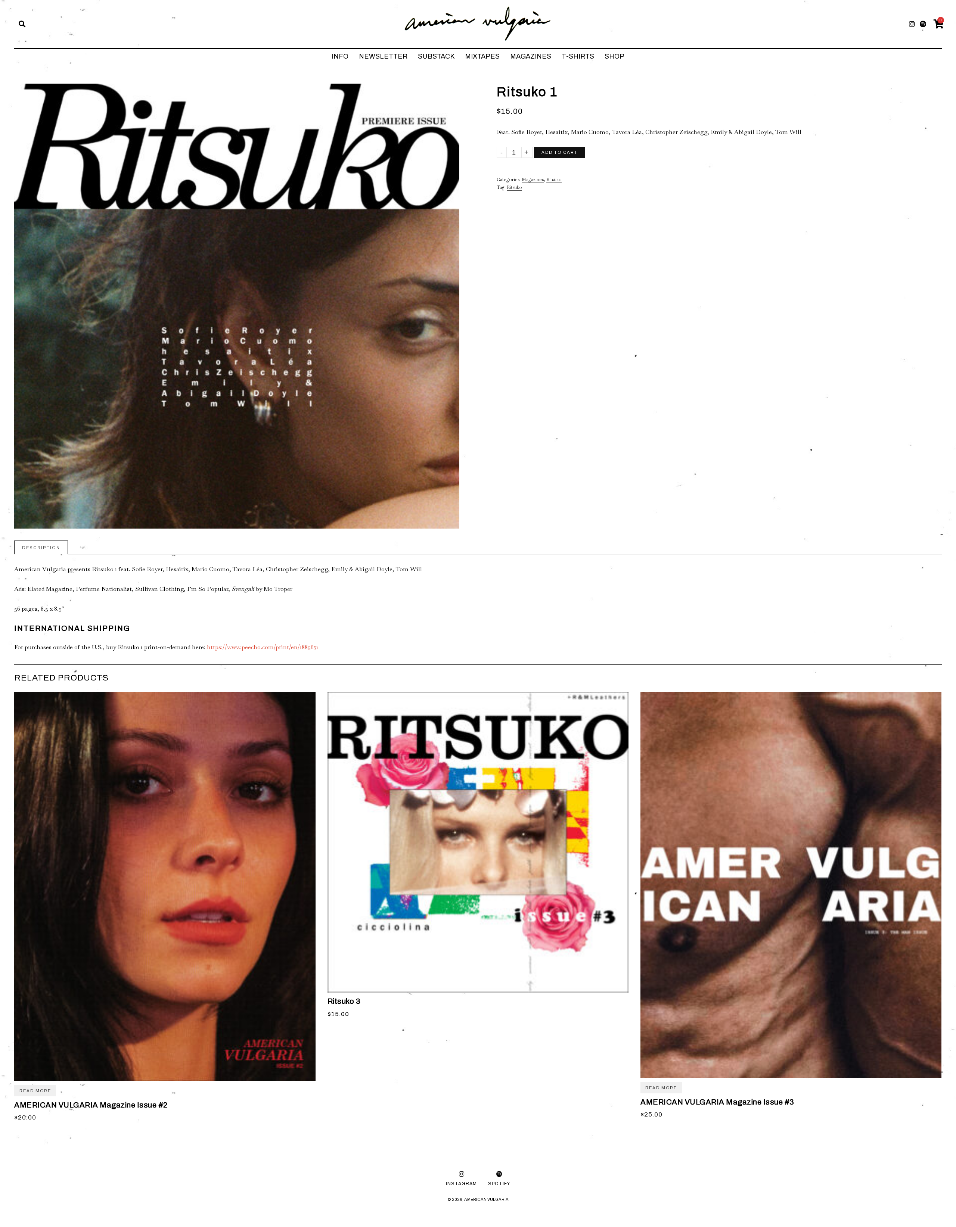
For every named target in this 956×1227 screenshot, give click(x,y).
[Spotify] (923, 23)
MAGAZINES (530, 56)
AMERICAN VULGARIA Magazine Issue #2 (91, 1105)
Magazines (533, 180)
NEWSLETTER (383, 56)
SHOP (614, 56)
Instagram (461, 1183)
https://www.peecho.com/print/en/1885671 (262, 647)
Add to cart (559, 152)
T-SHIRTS (578, 56)
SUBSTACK (436, 56)
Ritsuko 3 (344, 1001)
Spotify (499, 1183)
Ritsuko (554, 180)
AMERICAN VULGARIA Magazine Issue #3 (717, 1102)
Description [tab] (41, 547)
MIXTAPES (482, 56)
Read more (35, 1091)
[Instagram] (912, 23)
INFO (340, 56)
